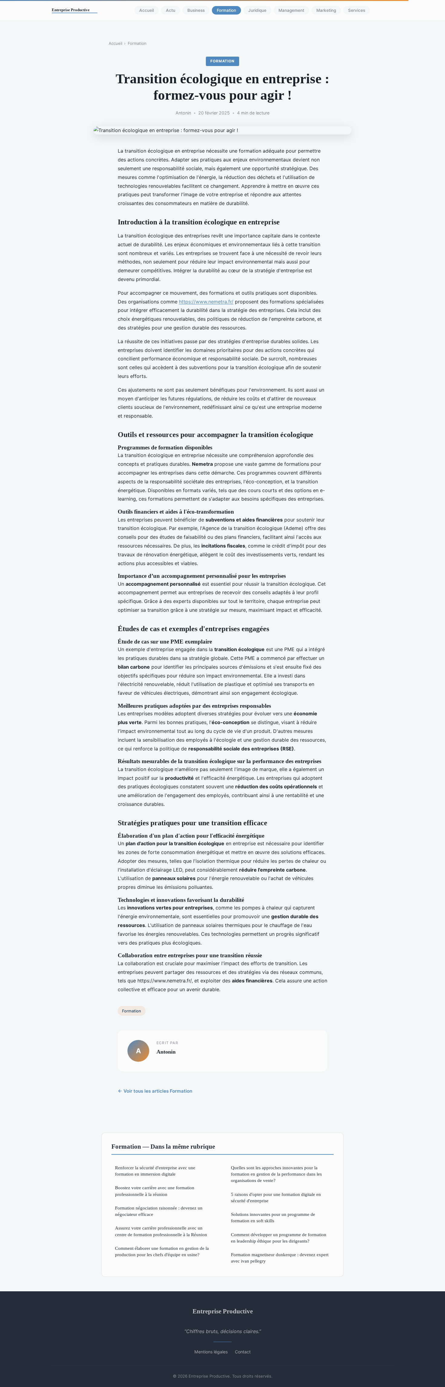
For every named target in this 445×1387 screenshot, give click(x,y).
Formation (226, 10)
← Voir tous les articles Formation (155, 1091)
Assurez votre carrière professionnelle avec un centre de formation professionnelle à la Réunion (161, 1231)
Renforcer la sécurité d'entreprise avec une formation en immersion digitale (155, 1171)
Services (356, 10)
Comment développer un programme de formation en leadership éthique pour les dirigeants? (278, 1237)
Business (196, 10)
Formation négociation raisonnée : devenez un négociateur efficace (159, 1211)
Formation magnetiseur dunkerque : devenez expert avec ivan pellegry (279, 1257)
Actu (170, 10)
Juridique (257, 10)
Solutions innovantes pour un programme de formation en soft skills (273, 1217)
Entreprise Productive (223, 1311)
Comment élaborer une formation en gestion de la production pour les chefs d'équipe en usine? (162, 1251)
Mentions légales (211, 1351)
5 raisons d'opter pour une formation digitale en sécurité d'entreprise (276, 1197)
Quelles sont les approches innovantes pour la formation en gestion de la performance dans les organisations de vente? (276, 1174)
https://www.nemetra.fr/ (206, 302)
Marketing (326, 10)
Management (291, 10)
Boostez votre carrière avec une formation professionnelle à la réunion (154, 1191)
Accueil (146, 10)
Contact (243, 1351)
